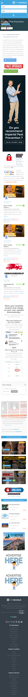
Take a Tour (14, 639)
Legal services (14, 692)
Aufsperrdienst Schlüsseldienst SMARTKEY (14, 482)
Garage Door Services (14, 675)
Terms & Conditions (14, 644)
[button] (3, 20)
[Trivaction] (14, 541)
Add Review (6, 24)
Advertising (14, 688)
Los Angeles (14, 657)
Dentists (14, 679)
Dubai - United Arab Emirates (14, 655)
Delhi (14, 662)
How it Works (14, 633)
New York (14, 653)
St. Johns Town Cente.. (14, 523)
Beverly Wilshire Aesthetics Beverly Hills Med (14, 451)
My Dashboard (14, 627)
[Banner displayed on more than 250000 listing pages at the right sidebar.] (14, 561)
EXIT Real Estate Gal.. (14, 504)
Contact (14, 642)
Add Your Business (14, 629)
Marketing (14, 681)
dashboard (15, 353)
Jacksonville (12, 509)
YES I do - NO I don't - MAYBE (14, 142)
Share (10, 28)
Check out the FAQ (14, 635)
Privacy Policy (14, 646)
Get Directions (8, 425)
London (14, 651)
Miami (14, 668)
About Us (14, 641)
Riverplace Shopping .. (14, 513)
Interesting (9, 219)
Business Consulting (14, 677)
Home (4, 34)
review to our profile (10, 176)
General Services (7, 480)
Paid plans (20, 166)
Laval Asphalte (7, 467)
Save (4, 28)
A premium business (12, 71)
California (14, 661)
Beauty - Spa (6, 449)
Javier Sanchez (7, 240)
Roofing (14, 694)
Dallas (14, 670)
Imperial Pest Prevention (14, 494)
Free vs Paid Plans (14, 637)
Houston (14, 659)
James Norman (7, 201)
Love (7, 221)
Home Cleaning (14, 686)
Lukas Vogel (7, 280)
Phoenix (14, 666)
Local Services (6, 465)
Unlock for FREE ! (11, 60)
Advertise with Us (14, 631)
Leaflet (24, 417)
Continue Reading (19, 293)
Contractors (14, 684)
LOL (16, 219)
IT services (14, 690)
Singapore (14, 664)
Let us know (7, 180)
